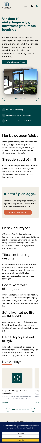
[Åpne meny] (20, 416)
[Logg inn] (36, 5)
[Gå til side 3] (17, 409)
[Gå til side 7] (23, 409)
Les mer (6, 402)
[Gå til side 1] (13, 409)
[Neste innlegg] (33, 410)
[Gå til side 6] (22, 409)
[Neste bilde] (37, 99)
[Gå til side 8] (25, 409)
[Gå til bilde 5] (21, 98)
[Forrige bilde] (4, 99)
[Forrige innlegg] (8, 410)
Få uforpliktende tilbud (14, 62)
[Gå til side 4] (19, 409)
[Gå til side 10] (28, 409)
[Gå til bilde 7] (24, 98)
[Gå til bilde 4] (20, 98)
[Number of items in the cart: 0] (31, 5)
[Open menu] (25, 5)
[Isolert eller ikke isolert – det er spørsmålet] (17, 378)
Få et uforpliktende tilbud (17, 212)
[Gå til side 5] (20, 409)
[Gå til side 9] (27, 409)
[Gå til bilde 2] (17, 98)
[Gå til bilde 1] (16, 98)
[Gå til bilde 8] (25, 98)
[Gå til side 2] (16, 409)
